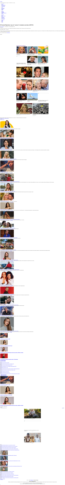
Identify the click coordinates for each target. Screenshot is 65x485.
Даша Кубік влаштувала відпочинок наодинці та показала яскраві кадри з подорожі (10, 219)
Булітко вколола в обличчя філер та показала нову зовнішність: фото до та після (10, 460)
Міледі (2, 13)
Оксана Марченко (2, 118)
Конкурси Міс (3, 6)
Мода (2, 7)
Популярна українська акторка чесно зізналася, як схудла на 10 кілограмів (8, 237)
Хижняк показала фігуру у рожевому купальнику (7, 471)
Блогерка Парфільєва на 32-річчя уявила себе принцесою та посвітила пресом (9, 477)
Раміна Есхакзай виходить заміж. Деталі (5, 209)
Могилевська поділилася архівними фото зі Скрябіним (6, 472)
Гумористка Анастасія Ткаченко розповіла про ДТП (6, 149)
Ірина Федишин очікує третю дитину (4, 371)
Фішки (2, 9)
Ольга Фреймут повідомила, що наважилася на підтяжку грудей (7, 191)
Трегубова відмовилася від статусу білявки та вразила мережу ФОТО (8, 366)
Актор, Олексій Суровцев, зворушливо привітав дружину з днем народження (9, 475)
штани (8, 118)
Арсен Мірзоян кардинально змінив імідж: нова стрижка (6, 315)
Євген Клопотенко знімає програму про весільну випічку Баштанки (8, 447)
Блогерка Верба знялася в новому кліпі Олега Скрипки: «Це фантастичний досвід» (10, 181)
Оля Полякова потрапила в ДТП (4, 367)
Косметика (3, 8)
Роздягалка (12, 138)
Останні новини (3, 360)
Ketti (6, 150)
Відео (2, 21)
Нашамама (3, 12)
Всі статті (3, 14)
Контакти (3, 11)
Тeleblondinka (8, 32)
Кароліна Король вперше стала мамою (4, 362)
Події (2, 4)
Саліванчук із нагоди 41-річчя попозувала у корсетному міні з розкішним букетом (9, 269)
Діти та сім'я (3, 5)
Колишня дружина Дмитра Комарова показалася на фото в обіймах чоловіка (11, 352)
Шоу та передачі (2, 26)
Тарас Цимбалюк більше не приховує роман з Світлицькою (7, 294)
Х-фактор (6, 118)
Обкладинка (3, 17)
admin (6, 129)
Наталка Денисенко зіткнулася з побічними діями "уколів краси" (8, 455)
